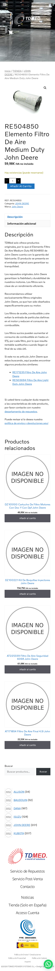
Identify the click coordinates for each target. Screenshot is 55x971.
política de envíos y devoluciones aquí (26, 423)
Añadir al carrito (20, 186)
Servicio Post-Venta (27, 878)
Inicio (8, 71)
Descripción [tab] (15, 217)
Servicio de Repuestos (27, 871)
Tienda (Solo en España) (27, 904)
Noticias (27, 897)
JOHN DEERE (22, 203)
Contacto (27, 886)
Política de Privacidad (17, 958)
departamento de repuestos (21, 411)
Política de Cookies (39, 958)
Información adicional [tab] (21, 223)
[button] (5, 4)
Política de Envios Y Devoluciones (27, 954)
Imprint (27, 961)
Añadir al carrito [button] (27, 518)
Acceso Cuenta (27, 912)
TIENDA (17, 71)
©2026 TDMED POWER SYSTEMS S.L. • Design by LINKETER (27, 966)
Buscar (9, 765)
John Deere (17, 206)
